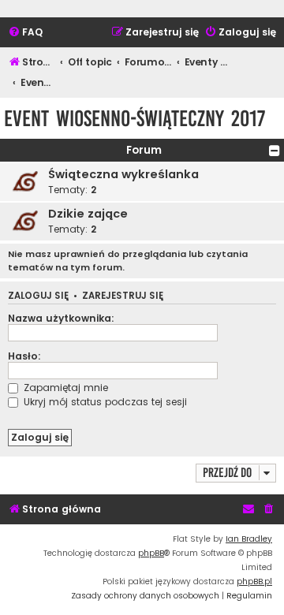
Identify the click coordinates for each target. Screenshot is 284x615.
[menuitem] (25, 32)
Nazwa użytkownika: (61, 318)
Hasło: (24, 356)
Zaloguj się (38, 296)
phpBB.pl (254, 581)
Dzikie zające (88, 214)
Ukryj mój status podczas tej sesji (104, 401)
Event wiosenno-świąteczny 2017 (134, 118)
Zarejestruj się (122, 296)
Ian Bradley (249, 539)
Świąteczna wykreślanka (123, 174)
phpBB (151, 553)
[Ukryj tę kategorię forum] (274, 150)
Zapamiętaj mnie (64, 387)
